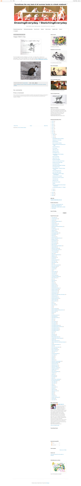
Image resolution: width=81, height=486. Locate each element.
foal (52, 306)
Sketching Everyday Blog (28, 29)
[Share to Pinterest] (37, 83)
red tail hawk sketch (55, 353)
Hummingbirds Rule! (56, 166)
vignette (53, 385)
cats (52, 270)
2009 (53, 193)
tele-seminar (54, 375)
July (53, 135)
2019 (53, 125)
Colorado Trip (54, 225)
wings (53, 393)
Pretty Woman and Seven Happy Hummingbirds (58, 174)
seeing (53, 356)
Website (42, 29)
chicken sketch (54, 271)
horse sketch (54, 322)
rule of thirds (54, 354)
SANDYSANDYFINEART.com (57, 205)
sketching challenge (55, 362)
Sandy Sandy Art (61, 404)
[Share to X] (34, 83)
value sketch (54, 383)
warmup (53, 388)
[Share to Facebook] (35, 83)
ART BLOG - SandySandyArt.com (57, 204)
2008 (53, 195)
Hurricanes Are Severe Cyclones (58, 177)
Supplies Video (55, 29)
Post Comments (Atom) (22, 127)
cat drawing (18, 84)
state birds (53, 370)
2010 (53, 192)
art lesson (53, 258)
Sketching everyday (55, 248)
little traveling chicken (55, 336)
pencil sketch (40, 84)
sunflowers (53, 372)
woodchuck (53, 395)
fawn (52, 302)
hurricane (53, 331)
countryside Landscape (56, 276)
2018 (53, 127)
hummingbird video (55, 330)
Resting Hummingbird (56, 159)
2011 (53, 133)
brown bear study (55, 266)
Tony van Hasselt (54, 250)
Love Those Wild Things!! (57, 172)
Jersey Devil (54, 236)
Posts (53, 443)
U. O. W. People (54, 252)
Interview (53, 235)
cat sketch (21, 84)
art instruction (54, 257)
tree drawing (54, 376)
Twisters (54, 183)
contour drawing (54, 275)
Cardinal (53, 220)
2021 (53, 122)
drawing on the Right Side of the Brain (58, 294)
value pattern (54, 381)
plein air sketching (55, 349)
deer (52, 279)
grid (52, 313)
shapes (53, 358)
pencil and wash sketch (56, 347)
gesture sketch (54, 311)
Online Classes (48, 29)
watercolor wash (54, 390)
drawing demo (54, 286)
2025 (53, 121)
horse (53, 320)
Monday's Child (54, 239)
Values (53, 253)
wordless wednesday (55, 397)
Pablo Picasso (54, 241)
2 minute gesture (54, 218)
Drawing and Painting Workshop (57, 226)
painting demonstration (55, 344)
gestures (53, 312)
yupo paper (53, 399)
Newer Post (16, 125)
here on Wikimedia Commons (41, 59)
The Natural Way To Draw (56, 249)
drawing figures (54, 293)
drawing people (54, 295)
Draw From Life (36, 29)
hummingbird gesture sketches (57, 326)
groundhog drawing (55, 315)
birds (52, 263)
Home (31, 125)
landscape (53, 334)
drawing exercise (54, 290)
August (54, 134)
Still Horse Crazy (55, 180)
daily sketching (54, 277)
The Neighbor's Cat (56, 152)
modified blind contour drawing (57, 338)
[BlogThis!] (33, 83)
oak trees (53, 339)
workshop (53, 398)
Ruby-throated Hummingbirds (57, 245)
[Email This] (32, 83)
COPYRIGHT (54, 208)
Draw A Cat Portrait (56, 156)
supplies (53, 374)
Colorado (53, 222)
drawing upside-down (55, 298)
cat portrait (53, 268)
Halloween (53, 230)
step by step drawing (55, 371)
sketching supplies (55, 366)
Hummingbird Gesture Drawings (58, 138)
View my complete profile (55, 425)
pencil (53, 345)
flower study (54, 304)
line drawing (54, 335)
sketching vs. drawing (55, 367)
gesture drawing (54, 308)
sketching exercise (55, 365)
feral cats (53, 303)
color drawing (54, 272)
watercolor (53, 389)
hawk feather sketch (55, 317)
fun (52, 307)
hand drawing (54, 316)
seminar (53, 357)
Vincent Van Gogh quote (56, 254)
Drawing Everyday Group (17, 29)
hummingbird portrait (55, 329)
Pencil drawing (54, 243)
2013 (53, 130)
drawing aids (54, 284)
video (52, 384)
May (53, 189)
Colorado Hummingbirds (27, 84)
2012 (53, 131)
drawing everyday (55, 289)
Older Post (46, 125)
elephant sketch (54, 299)
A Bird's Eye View (55, 149)
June (54, 137)
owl (52, 343)
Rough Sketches (55, 141)
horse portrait (54, 321)
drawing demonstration (55, 288)
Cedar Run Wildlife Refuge (56, 221)
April (53, 190)
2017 (53, 128)
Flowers (53, 227)
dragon (53, 281)
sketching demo (54, 363)
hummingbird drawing (55, 325)
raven (53, 352)
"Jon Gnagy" (54, 217)
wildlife (53, 392)
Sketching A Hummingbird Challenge (59, 165)
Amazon (60, 29)
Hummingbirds (54, 234)
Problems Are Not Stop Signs (57, 162)
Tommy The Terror (56, 151)
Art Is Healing (55, 148)
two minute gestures (55, 380)
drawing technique (55, 297)
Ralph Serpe (54, 244)
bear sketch (54, 261)
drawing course (54, 285)
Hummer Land (54, 231)
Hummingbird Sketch (35, 84)
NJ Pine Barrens (54, 240)
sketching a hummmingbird (56, 361)
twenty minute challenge (56, 379)
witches (53, 394)
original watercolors (55, 340)
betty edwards (54, 262)
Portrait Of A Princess (56, 146)
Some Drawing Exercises (57, 170)
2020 (53, 124)
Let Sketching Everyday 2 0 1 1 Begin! (59, 187)
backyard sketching (55, 259)
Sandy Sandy (54, 247)
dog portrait (53, 280)
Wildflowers (54, 256)
